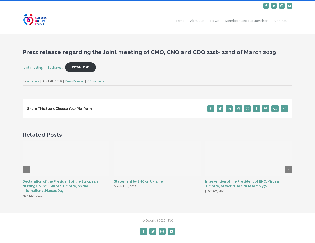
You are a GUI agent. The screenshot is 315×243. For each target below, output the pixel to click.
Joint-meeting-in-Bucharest (43, 67)
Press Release (74, 81)
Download (80, 67)
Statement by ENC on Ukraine (138, 181)
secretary (33, 81)
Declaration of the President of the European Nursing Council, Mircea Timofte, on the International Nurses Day (60, 186)
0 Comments (95, 81)
